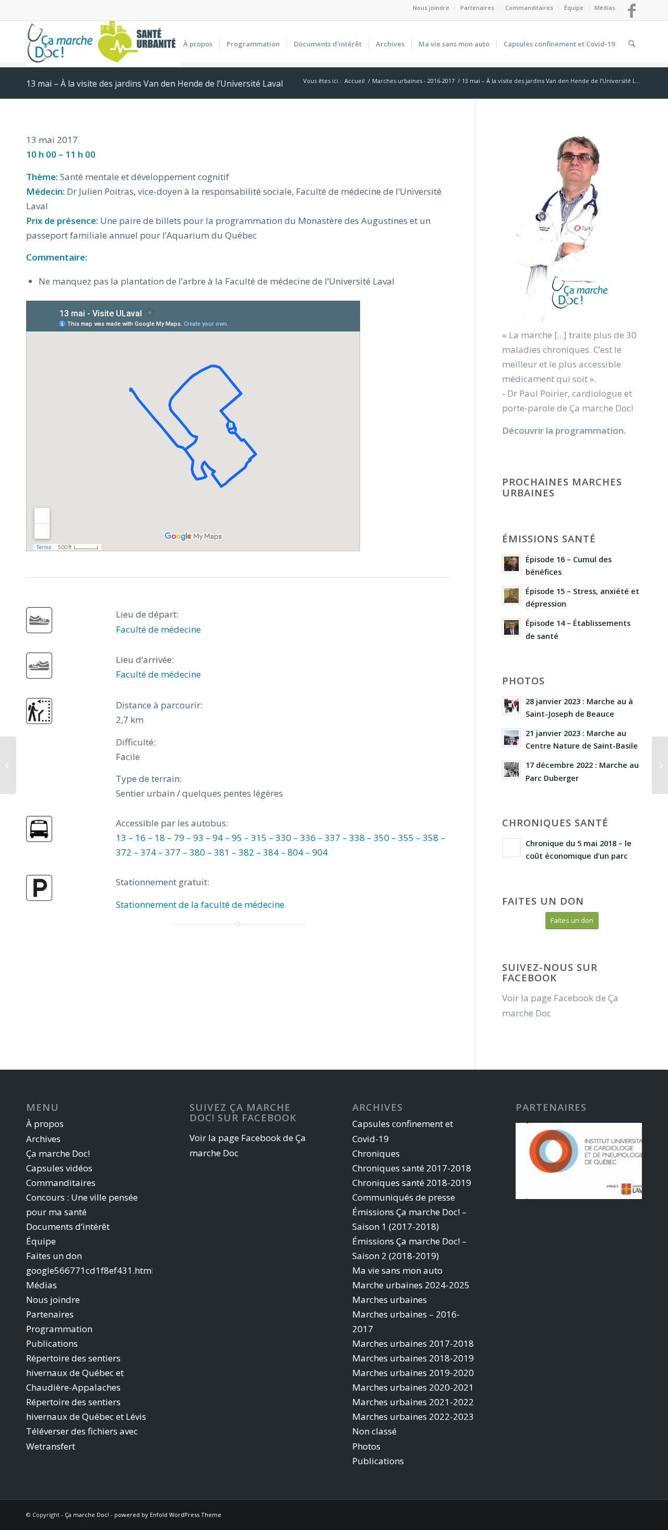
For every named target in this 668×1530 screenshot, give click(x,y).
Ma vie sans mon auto (397, 1270)
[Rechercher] (632, 44)
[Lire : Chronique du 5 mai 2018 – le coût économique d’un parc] (511, 847)
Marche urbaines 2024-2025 (411, 1285)
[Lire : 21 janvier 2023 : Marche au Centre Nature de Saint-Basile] (511, 737)
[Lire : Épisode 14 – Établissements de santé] (511, 627)
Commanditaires (529, 7)
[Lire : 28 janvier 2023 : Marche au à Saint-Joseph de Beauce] (511, 705)
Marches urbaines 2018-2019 (413, 1358)
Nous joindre (431, 7)
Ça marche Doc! (58, 1153)
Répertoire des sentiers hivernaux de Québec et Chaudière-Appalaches (75, 1372)
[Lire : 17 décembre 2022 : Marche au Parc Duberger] (511, 769)
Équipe (573, 7)
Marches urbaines (389, 1300)
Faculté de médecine (158, 629)
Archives (43, 1139)
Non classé (374, 1431)
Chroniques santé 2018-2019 (411, 1183)
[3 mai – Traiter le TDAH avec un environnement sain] (8, 765)
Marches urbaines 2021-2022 (413, 1402)
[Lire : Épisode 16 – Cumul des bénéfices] (511, 563)
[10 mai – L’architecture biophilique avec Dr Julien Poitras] (660, 765)
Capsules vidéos (59, 1168)
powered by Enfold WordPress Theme (167, 1515)
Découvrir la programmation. (564, 430)
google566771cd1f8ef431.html (90, 1270)
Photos (366, 1446)
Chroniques (376, 1153)
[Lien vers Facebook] (631, 10)
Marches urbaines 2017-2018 (413, 1343)
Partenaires (477, 7)
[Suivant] (618, 1161)
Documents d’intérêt (68, 1226)
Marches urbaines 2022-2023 (413, 1416)
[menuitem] (431, 7)
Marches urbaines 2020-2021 (413, 1387)
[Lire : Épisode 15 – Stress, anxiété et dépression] (511, 595)
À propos (45, 1124)
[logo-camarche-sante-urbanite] (103, 44)
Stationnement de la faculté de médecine (200, 904)
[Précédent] (539, 1161)
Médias (604, 7)
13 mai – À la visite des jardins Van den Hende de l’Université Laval (154, 83)
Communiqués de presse (403, 1197)
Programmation (59, 1329)
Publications (52, 1343)
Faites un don (54, 1256)
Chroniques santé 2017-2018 (411, 1168)
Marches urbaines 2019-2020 (413, 1373)
